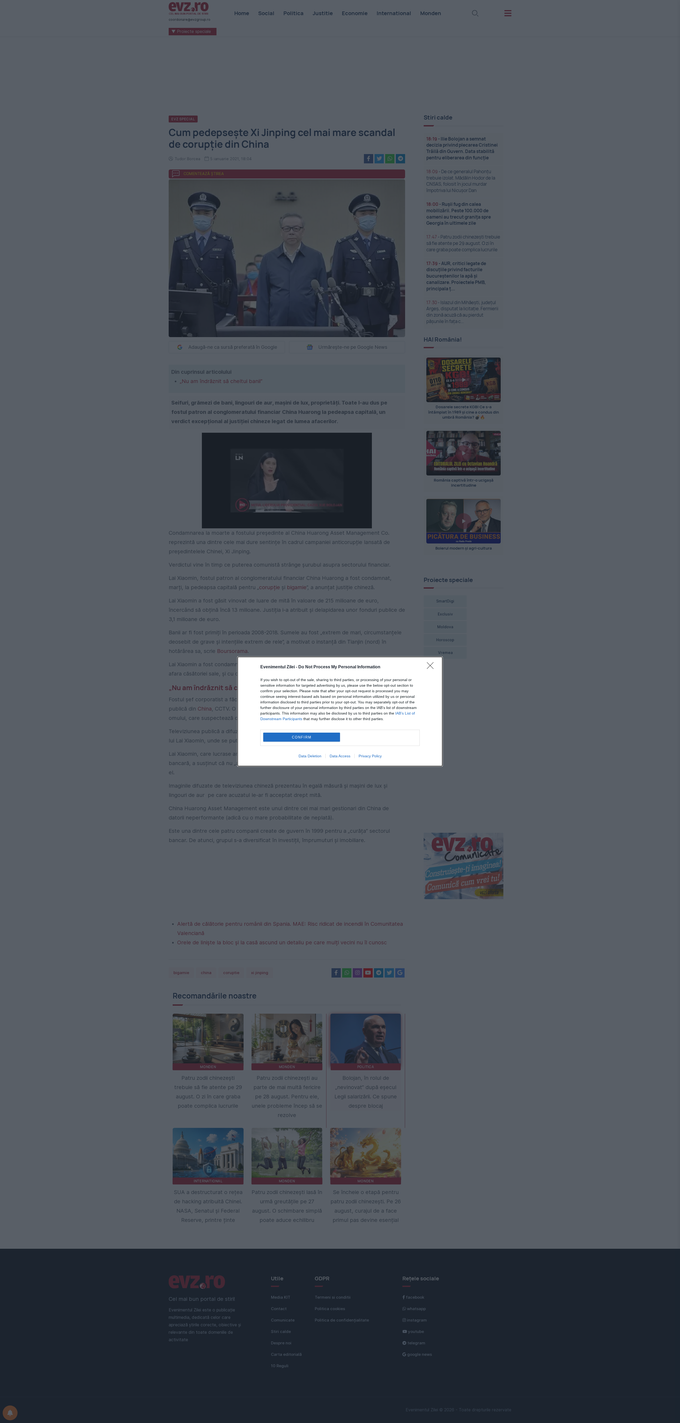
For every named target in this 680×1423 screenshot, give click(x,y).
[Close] (432, 667)
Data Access (340, 756)
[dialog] (340, 711)
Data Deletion (310, 756)
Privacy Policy (370, 756)
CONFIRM (302, 737)
